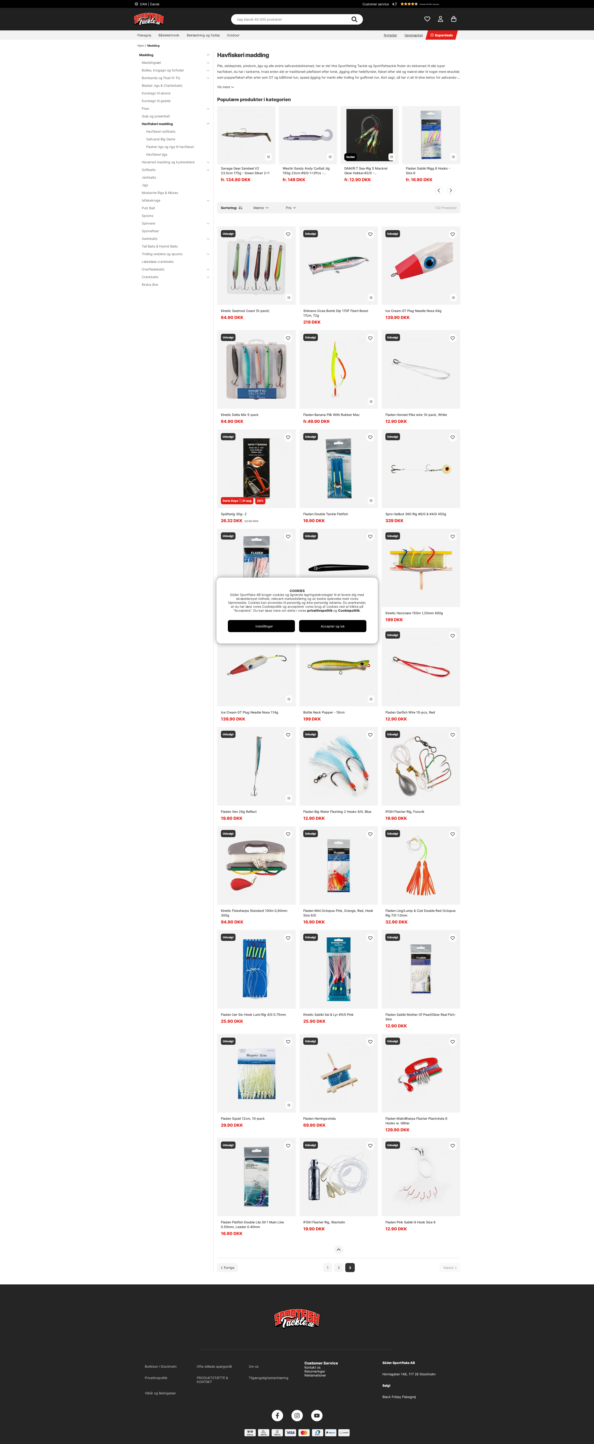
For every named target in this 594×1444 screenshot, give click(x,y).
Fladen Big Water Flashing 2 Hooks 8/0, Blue (337, 812)
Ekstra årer (150, 284)
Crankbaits (150, 277)
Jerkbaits (149, 177)
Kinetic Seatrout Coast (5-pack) (245, 311)
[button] (425, 4)
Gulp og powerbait (156, 116)
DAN (149, 4)
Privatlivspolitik (156, 1378)
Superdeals (444, 35)
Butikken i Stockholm (161, 1366)
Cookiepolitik (349, 610)
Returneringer (314, 1371)
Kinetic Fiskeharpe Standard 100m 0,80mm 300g (254, 913)
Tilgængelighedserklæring (268, 1378)
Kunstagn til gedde (156, 101)
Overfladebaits (153, 269)
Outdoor (233, 35)
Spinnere (148, 223)
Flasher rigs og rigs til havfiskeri (170, 147)
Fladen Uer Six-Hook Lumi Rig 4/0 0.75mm (253, 1014)
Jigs (145, 185)
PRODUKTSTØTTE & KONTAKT (212, 1380)
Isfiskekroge (151, 200)
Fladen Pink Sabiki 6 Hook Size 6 (410, 1222)
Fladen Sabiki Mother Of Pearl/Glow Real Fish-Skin (420, 1017)
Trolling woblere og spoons (162, 254)
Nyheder (390, 35)
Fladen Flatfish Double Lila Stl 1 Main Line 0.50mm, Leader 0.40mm (252, 1224)
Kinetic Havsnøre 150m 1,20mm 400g (414, 613)
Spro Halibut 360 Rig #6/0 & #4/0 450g (415, 514)
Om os (253, 1366)
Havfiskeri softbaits (160, 131)
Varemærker (413, 35)
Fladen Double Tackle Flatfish (325, 514)
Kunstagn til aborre (156, 93)
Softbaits (148, 170)
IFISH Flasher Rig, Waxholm (324, 1222)
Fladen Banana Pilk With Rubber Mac (331, 415)
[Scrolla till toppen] (338, 1249)
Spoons (147, 216)
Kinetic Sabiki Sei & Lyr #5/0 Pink (328, 1014)
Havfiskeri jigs (156, 154)
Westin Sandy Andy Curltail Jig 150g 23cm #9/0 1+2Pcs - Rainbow (306, 170)
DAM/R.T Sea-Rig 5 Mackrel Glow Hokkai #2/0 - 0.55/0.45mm (365, 170)
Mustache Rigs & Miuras (160, 193)
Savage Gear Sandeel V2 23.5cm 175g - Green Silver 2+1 (245, 170)
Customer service (375, 4)
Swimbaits (149, 239)
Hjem (140, 45)
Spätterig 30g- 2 (234, 514)
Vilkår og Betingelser (160, 1393)
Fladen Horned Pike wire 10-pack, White (416, 415)
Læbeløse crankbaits (158, 262)
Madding (153, 45)
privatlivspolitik (320, 610)
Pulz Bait (148, 208)
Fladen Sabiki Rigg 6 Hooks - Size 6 (428, 170)
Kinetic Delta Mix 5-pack (239, 415)
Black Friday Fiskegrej (399, 1397)
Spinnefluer (150, 231)
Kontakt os (312, 1367)
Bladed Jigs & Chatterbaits (162, 85)
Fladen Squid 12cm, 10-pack (243, 1118)
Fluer (145, 108)
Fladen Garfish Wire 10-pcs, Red (410, 712)
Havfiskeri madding (157, 124)
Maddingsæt (151, 62)
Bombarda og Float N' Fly (161, 78)
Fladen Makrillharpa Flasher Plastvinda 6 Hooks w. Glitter (416, 1120)
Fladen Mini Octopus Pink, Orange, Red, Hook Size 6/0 (338, 913)
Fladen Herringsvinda (319, 1118)
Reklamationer (315, 1375)
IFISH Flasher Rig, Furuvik (404, 812)
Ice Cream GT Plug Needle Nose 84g (413, 311)
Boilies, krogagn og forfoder (163, 70)
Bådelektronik (168, 35)
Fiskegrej (144, 35)
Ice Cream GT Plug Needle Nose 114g (249, 712)
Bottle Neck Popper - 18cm (324, 712)
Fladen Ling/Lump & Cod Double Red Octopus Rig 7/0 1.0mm (420, 913)
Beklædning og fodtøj (203, 35)
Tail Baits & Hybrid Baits (160, 246)
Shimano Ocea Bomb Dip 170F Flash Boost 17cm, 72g (335, 313)
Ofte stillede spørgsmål (214, 1366)
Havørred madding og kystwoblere (168, 162)
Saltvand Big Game (160, 139)
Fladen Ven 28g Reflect (239, 812)
